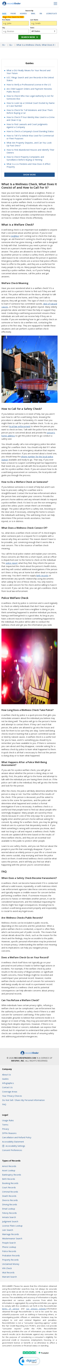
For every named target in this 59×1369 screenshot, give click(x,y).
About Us (6, 1074)
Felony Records (9, 1213)
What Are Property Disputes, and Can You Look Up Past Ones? (29, 144)
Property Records (10, 1259)
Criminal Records (10, 1191)
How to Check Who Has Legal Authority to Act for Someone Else (30, 97)
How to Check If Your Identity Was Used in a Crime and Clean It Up (31, 118)
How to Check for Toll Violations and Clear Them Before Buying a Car (30, 111)
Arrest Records (9, 1166)
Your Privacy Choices (12, 1096)
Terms (5, 1124)
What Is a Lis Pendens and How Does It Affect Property (28, 165)
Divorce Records (10, 1200)
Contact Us (7, 1087)
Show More (29, 174)
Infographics (8, 1083)
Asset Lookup (8, 1170)
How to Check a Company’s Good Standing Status (30, 131)
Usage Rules (8, 1120)
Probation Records (11, 1255)
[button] (29, 1361)
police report (12, 563)
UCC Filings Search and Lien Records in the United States (30, 79)
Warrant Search (9, 1276)
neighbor (15, 236)
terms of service (10, 1308)
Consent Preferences (12, 1150)
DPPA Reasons (9, 1133)
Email (33, 13)
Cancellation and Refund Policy (16, 1137)
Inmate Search (9, 1217)
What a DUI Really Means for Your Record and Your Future (28, 72)
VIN (41, 13)
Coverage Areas (9, 1091)
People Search (9, 1242)
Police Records (9, 1251)
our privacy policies (36, 1308)
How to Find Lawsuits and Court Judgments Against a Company (27, 125)
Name (4, 13)
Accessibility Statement (13, 1141)
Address (23, 13)
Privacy (5, 1129)
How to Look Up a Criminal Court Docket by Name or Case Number (31, 104)
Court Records (9, 1187)
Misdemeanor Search (12, 1238)
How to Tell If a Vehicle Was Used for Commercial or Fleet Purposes (30, 137)
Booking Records (10, 1183)
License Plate (51, 13)
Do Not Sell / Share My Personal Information (23, 1100)
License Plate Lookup (12, 1225)
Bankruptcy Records (11, 1174)
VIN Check (7, 1268)
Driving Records (9, 1204)
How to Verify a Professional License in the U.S (29, 84)
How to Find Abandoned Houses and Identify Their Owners (30, 151)
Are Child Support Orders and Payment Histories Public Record (29, 90)
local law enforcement (19, 426)
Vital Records (8, 1272)
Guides (5, 1079)
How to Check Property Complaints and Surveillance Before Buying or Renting (25, 158)
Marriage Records (10, 1234)
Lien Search (7, 1230)
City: (3, 27)
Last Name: (34, 19)
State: (32, 27)
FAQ (4, 1104)
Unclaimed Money (10, 1264)
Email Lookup (8, 1208)
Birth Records (8, 1179)
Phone (13, 13)
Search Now (28, 37)
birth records (42, 575)
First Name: (6, 19)
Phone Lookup (9, 1247)
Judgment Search (10, 1221)
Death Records (9, 1196)
